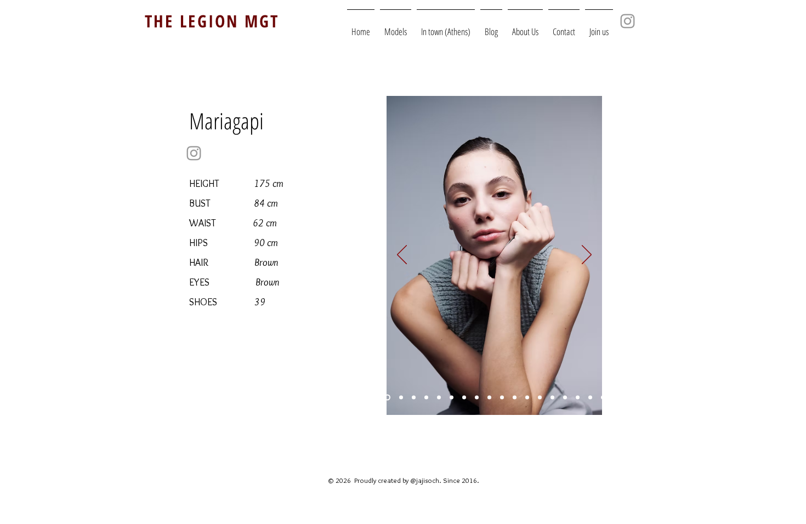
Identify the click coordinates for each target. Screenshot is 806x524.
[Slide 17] (414, 398)
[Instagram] (193, 153)
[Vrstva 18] (477, 398)
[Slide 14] (514, 398)
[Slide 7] (603, 398)
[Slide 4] (502, 398)
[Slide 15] (540, 398)
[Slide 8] (489, 398)
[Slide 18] (401, 398)
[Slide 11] (387, 398)
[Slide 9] (552, 398)
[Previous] (402, 255)
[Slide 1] (451, 398)
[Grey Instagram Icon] (627, 21)
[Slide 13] (527, 398)
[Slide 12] (578, 398)
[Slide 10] (439, 398)
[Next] (587, 255)
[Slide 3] (426, 398)
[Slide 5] (464, 398)
